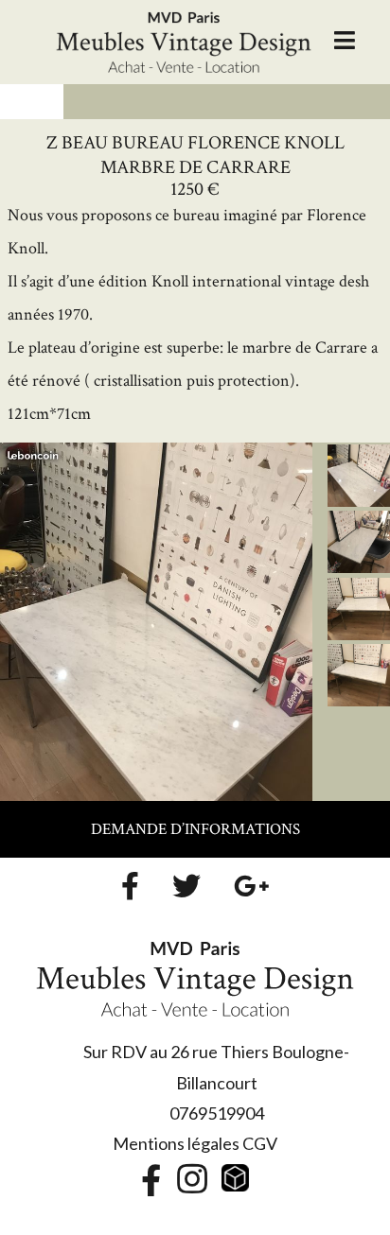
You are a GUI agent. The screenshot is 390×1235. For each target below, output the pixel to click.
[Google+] (252, 886)
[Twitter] (186, 886)
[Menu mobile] (345, 42)
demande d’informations (195, 829)
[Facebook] (130, 886)
